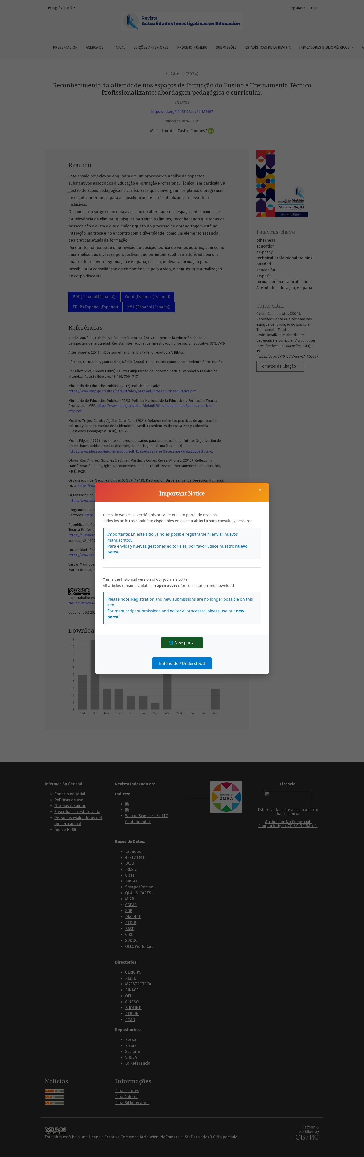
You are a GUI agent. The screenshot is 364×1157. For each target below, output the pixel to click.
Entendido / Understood (182, 663)
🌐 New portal (182, 642)
